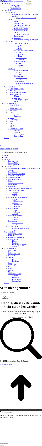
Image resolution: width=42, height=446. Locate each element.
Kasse (16, 149)
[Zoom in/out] (7, 443)
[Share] (3, 443)
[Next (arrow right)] (3, 445)
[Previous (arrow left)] (1, 445)
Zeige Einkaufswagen (7, 149)
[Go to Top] (21, 408)
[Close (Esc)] (1, 443)
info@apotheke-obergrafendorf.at (21, 1)
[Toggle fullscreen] (5, 443)
